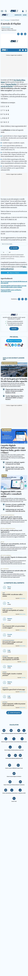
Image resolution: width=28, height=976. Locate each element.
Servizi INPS (5, 656)
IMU (3, 624)
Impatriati (5, 702)
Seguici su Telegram (14, 272)
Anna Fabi (23, 661)
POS (3, 542)
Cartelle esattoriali (8, 608)
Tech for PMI (7, 429)
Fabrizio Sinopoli (6, 27)
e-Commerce (5, 568)
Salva (23, 50)
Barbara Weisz (22, 598)
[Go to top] (25, 971)
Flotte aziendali (6, 555)
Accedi (24, 15)
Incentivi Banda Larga (10, 363)
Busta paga (5, 687)
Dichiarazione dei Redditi (8, 640)
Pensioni (4, 672)
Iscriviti (14, 328)
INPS (5, 475)
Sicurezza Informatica (8, 515)
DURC (4, 592)
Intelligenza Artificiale (8, 528)
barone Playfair (11, 84)
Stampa (20, 50)
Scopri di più (18, 15)
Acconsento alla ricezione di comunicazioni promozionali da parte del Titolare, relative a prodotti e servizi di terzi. (13, 256)
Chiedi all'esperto (15, 712)
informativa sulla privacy (14, 267)
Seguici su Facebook (15, 340)
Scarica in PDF (26, 50)
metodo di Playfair (7, 86)
